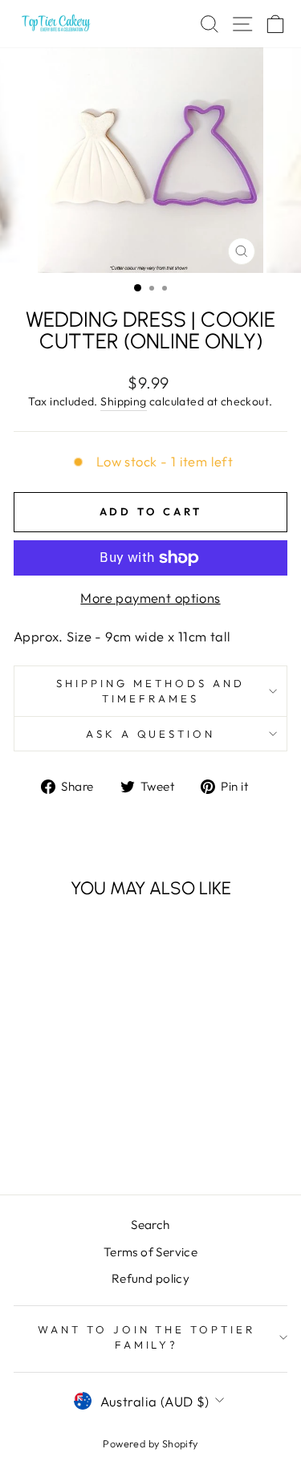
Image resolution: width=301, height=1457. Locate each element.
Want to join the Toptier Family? (146, 1337)
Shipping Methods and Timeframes (150, 691)
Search (150, 1224)
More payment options (150, 597)
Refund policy (150, 1278)
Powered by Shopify (150, 1443)
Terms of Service (151, 1252)
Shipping (123, 401)
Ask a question (151, 733)
